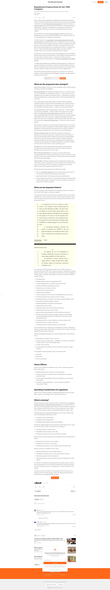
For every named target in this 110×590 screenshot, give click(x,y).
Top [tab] (35, 535)
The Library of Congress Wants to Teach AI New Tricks (48, 538)
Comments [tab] (37, 499)
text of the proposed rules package (52, 24)
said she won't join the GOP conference (49, 113)
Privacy (55, 581)
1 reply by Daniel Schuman (43, 518)
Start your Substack (52, 584)
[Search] (93, 2)
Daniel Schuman (37, 13)
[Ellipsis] (75, 510)
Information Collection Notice (55, 566)
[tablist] (39, 499)
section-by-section (38, 25)
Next (72, 491)
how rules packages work (56, 34)
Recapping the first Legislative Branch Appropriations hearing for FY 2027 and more (49, 541)
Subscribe (100, 2)
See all (36, 564)
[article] (55, 542)
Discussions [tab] (43, 535)
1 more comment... (37, 529)
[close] (66, 548)
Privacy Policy (63, 566)
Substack (49, 587)
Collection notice (63, 581)
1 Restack (47, 483)
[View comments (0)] (45, 544)
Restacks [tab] (41, 499)
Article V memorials (48, 172)
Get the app (60, 584)
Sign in (106, 2)
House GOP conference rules (51, 120)
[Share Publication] (96, 2)
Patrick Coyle (39, 522)
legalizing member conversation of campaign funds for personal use (54, 404)
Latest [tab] (38, 535)
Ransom (38, 510)
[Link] (32, 84)
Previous (38, 491)
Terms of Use (60, 565)
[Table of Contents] (1, 295)
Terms (58, 581)
